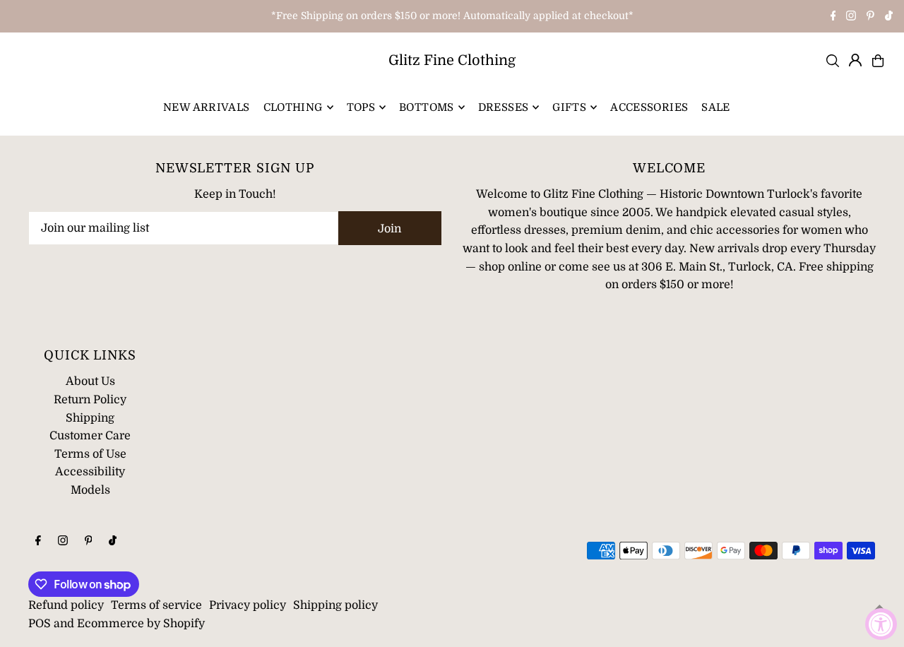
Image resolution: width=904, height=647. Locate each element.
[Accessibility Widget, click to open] (881, 624)
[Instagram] (851, 17)
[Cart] (878, 60)
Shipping (90, 418)
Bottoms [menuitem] (426, 107)
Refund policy (66, 605)
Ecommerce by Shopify (141, 623)
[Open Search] (832, 60)
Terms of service (156, 605)
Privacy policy (247, 605)
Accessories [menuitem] (649, 107)
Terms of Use (90, 454)
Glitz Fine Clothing (452, 60)
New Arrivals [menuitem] (206, 107)
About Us (90, 381)
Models (90, 490)
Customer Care (90, 435)
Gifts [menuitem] (569, 107)
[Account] (855, 60)
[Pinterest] (870, 17)
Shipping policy (335, 605)
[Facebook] (833, 17)
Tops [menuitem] (361, 107)
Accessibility (90, 471)
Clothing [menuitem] (293, 107)
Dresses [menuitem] (503, 107)
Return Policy (90, 399)
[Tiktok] (889, 17)
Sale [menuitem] (715, 107)
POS (39, 623)
